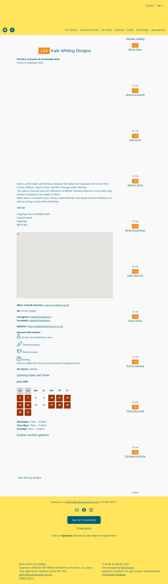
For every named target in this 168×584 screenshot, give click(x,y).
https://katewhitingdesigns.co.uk (45, 326)
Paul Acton (135, 139)
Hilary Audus (135, 320)
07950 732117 (26, 578)
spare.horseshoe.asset (56, 305)
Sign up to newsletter (84, 519)
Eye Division (127, 567)
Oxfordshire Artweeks (114, 574)
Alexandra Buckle (135, 94)
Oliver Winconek (135, 411)
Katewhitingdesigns (40, 316)
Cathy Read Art (135, 275)
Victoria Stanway (135, 365)
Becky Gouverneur (135, 230)
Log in (159, 5)
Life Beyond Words (135, 456)
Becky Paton (135, 49)
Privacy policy (84, 528)
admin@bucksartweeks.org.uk (82, 502)
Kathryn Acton (135, 185)
